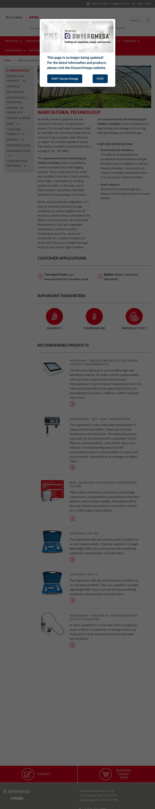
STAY (100, 78)
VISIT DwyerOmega (64, 78)
